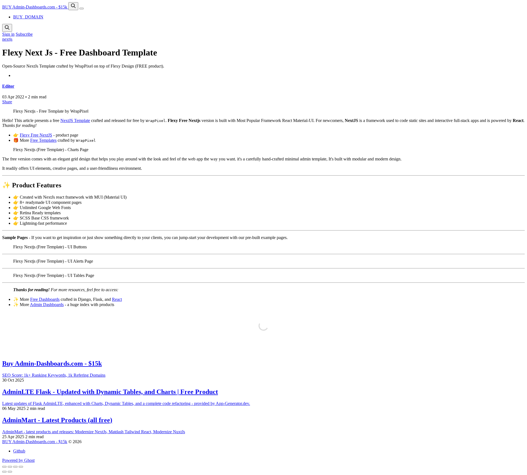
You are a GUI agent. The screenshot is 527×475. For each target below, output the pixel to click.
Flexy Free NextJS (36, 135)
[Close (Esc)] (4, 467)
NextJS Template (75, 120)
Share (7, 101)
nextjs (7, 39)
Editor (8, 86)
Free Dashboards (45, 299)
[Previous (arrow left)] (4, 472)
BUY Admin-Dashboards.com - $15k (35, 7)
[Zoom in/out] (21, 467)
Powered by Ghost (18, 460)
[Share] (10, 467)
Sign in (8, 34)
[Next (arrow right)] (10, 472)
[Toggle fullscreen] (15, 467)
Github (19, 451)
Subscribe (24, 34)
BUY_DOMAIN (28, 17)
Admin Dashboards (47, 304)
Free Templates (43, 140)
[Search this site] (73, 6)
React (117, 299)
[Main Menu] (81, 8)
